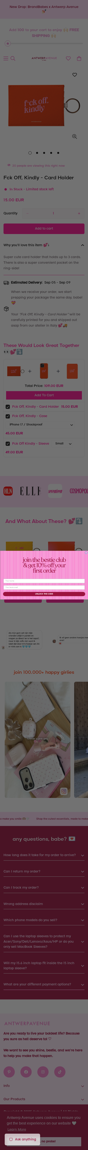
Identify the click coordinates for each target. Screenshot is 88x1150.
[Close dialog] (86, 553)
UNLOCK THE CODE (44, 594)
